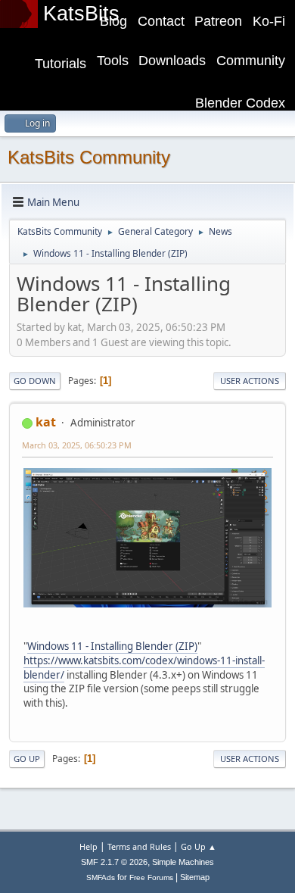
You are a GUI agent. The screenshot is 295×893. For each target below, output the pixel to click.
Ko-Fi (269, 21)
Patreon (218, 21)
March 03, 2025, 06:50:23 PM (77, 445)
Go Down (35, 380)
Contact (161, 21)
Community (250, 60)
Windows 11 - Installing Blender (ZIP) (112, 646)
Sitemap (195, 877)
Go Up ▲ (198, 846)
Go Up (27, 758)
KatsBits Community (89, 157)
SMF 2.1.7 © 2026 (114, 861)
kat (46, 422)
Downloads (172, 60)
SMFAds (100, 877)
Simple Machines (183, 861)
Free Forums (151, 877)
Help (88, 846)
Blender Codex (240, 103)
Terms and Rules (139, 846)
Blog (113, 21)
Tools (113, 60)
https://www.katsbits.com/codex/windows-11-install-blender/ (144, 668)
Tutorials (60, 63)
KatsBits (81, 13)
